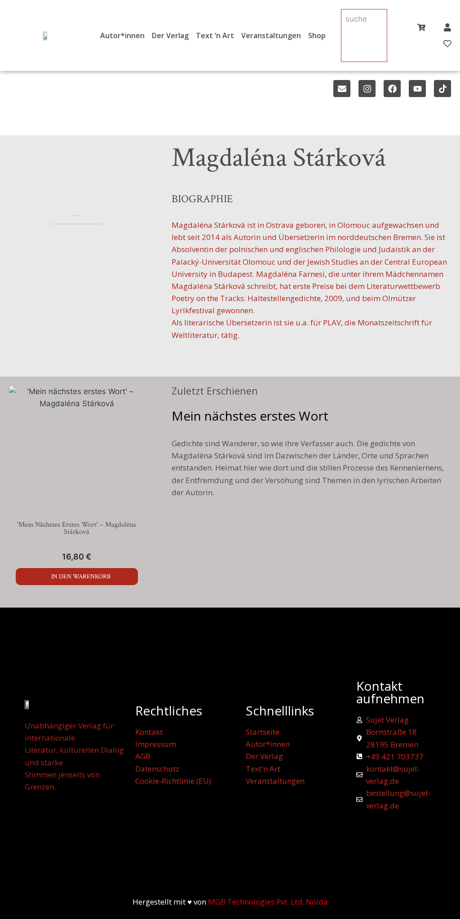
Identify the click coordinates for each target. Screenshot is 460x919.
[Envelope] (341, 88)
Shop (317, 35)
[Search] (354, 39)
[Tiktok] (442, 88)
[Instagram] (367, 88)
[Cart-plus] (421, 27)
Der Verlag (170, 35)
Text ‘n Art (215, 35)
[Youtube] (417, 88)
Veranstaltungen (271, 35)
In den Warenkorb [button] (81, 577)
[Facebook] (392, 88)
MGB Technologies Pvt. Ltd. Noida (268, 902)
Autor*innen (122, 35)
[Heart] (447, 44)
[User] (447, 27)
